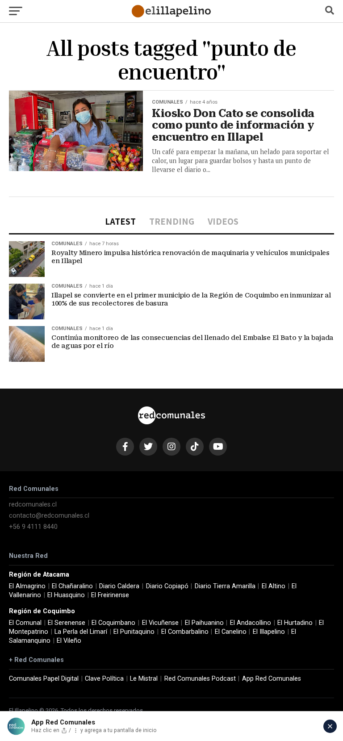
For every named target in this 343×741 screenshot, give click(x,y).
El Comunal (25, 623)
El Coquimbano (113, 623)
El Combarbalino (185, 632)
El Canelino (231, 632)
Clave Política (104, 678)
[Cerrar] (330, 726)
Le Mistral (144, 678)
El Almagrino (27, 586)
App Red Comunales (271, 678)
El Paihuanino (204, 623)
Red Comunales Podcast (200, 678)
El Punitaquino (134, 632)
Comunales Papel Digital (44, 678)
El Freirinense (110, 595)
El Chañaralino (72, 586)
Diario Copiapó (167, 586)
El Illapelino (269, 632)
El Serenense (66, 623)
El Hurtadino (295, 623)
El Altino (273, 586)
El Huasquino (66, 595)
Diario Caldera (119, 586)
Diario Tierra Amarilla (225, 586)
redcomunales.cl (33, 504)
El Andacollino (250, 623)
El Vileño (69, 641)
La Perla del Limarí (80, 632)
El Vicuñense (160, 623)
